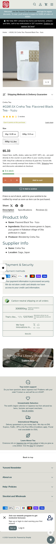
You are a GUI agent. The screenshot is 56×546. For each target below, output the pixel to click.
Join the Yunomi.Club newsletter (24, 12)
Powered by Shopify (24, 537)
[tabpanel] (28, 235)
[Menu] (52, 4)
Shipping (45, 163)
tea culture (34, 443)
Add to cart (37, 180)
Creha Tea (7, 102)
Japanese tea (21, 443)
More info (28, 333)
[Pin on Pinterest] (21, 205)
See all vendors (28, 411)
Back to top (28, 457)
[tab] (8, 210)
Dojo (31, 446)
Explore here (28, 360)
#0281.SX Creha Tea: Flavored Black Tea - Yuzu (26, 32)
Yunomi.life (12, 537)
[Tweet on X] (11, 205)
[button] (46, 4)
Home (5, 32)
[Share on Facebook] (16, 205)
